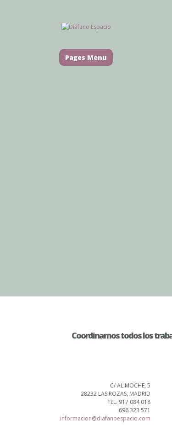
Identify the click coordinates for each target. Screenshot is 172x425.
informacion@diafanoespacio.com (105, 418)
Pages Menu (86, 57)
